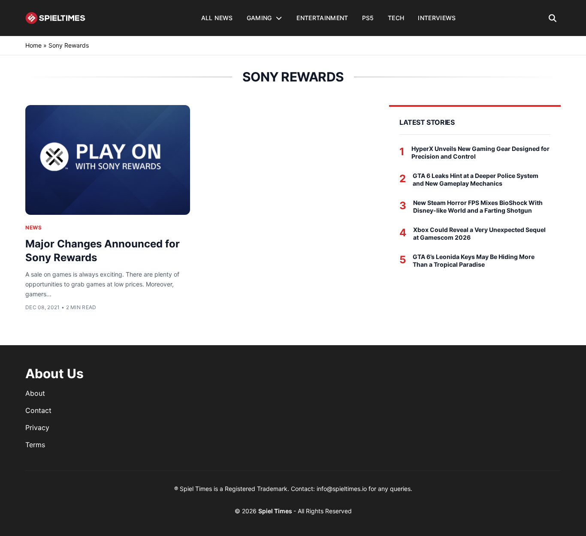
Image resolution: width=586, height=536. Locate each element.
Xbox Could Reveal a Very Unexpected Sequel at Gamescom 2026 (479, 233)
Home (33, 45)
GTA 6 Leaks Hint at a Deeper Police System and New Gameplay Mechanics (475, 179)
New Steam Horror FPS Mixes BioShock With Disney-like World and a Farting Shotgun (478, 206)
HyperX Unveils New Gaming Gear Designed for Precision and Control (480, 152)
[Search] (552, 18)
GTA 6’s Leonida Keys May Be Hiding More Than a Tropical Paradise (474, 260)
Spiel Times (275, 511)
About (35, 393)
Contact (38, 410)
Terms (35, 444)
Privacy (37, 427)
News (33, 227)
